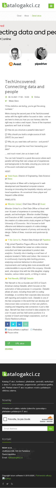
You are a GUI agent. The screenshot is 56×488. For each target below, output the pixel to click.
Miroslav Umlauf (14, 204)
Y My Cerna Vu (14, 239)
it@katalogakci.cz (15, 457)
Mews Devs (13, 100)
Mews (9, 178)
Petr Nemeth (13, 278)
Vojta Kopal (12, 175)
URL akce (19, 343)
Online (37, 97)
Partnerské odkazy (44, 475)
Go (50, 428)
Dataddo (30, 278)
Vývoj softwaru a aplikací (17, 329)
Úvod (19, 15)
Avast (42, 204)
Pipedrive (46, 239)
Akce (26, 15)
